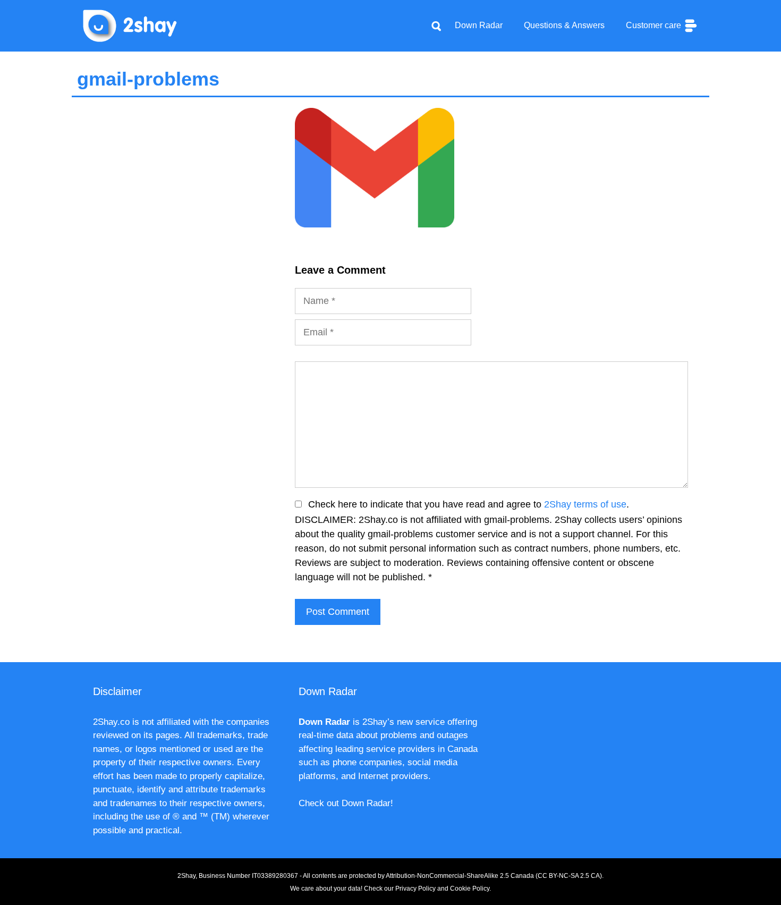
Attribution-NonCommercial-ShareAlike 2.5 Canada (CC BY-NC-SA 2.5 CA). (495, 875)
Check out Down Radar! (346, 803)
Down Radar (479, 25)
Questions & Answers (564, 25)
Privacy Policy (415, 888)
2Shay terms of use (585, 504)
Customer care (654, 25)
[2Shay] (130, 25)
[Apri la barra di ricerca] (436, 25)
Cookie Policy (469, 888)
